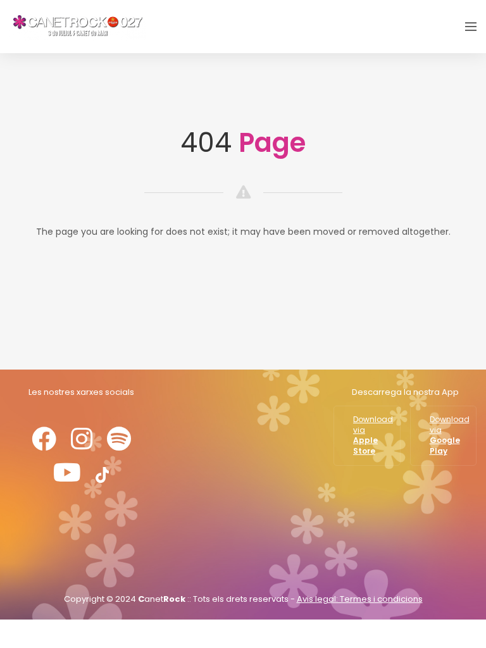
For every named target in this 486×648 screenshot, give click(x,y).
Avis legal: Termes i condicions (360, 599)
